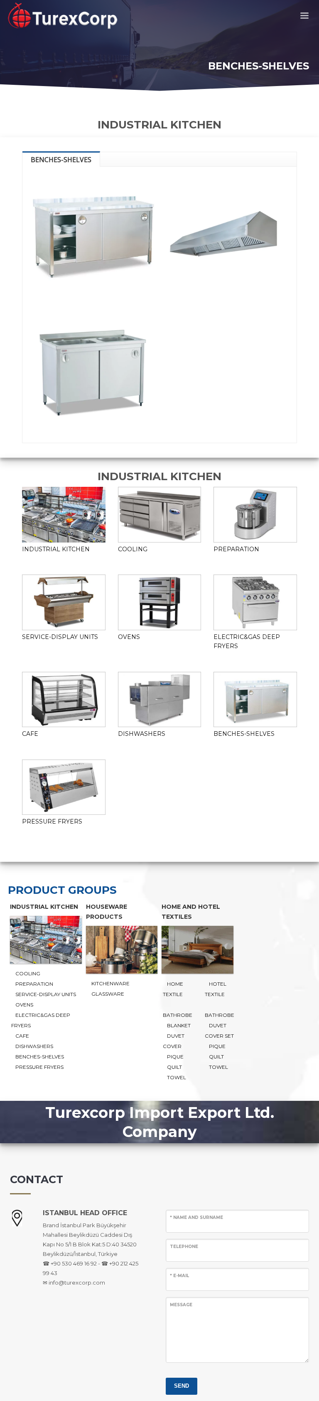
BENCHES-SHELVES (244, 733)
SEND (181, 1386)
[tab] (61, 159)
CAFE (30, 733)
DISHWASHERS (141, 733)
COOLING (132, 549)
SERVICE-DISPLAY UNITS (60, 637)
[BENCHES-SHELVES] (93, 237)
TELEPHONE (184, 1246)
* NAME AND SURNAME (196, 1217)
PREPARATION (236, 549)
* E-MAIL (179, 1275)
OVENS (129, 637)
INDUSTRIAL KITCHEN (56, 549)
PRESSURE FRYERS (52, 821)
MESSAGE (181, 1304)
